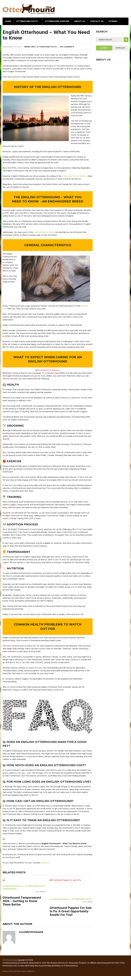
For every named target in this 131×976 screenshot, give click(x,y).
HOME (8, 21)
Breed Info (30, 47)
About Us (79, 21)
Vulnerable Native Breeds (44, 232)
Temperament (10, 889)
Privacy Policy (8, 971)
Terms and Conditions (25, 971)
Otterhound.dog (10, 960)
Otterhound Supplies (57, 21)
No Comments (67, 47)
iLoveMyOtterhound (12, 886)
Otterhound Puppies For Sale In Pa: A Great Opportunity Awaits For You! (71, 911)
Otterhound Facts (27, 21)
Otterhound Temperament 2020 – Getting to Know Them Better (22, 901)
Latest (104, 48)
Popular (120, 48)
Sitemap (113, 21)
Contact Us (96, 21)
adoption (45, 862)
